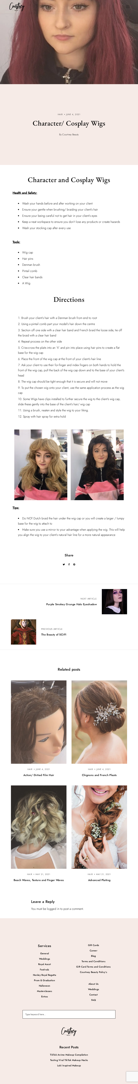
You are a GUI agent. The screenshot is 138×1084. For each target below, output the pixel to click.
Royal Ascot (44, 964)
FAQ (93, 1000)
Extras (44, 996)
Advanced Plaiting (99, 880)
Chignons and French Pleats (99, 775)
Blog (93, 956)
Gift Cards (93, 945)
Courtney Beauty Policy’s (93, 972)
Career (93, 950)
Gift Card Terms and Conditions (93, 966)
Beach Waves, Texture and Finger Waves (39, 880)
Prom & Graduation (44, 980)
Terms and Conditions (93, 961)
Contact (93, 994)
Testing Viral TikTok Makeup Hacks (69, 1060)
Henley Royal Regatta (44, 975)
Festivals (44, 969)
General (44, 953)
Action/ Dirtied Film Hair (38, 775)
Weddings (44, 958)
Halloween (44, 985)
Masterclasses (44, 991)
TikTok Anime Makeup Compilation (69, 1054)
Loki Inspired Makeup (69, 1065)
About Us (93, 984)
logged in (53, 909)
